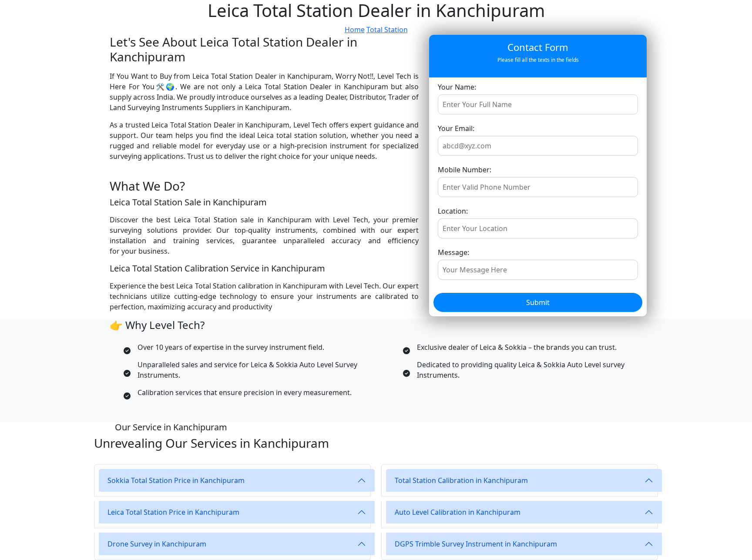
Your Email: (456, 128)
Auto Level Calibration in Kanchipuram (457, 512)
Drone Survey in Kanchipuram (156, 544)
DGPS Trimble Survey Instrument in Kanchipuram (476, 544)
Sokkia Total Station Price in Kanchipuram (176, 480)
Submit (538, 302)
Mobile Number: (464, 169)
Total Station (387, 29)
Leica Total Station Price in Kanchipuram (173, 512)
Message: (453, 252)
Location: (453, 211)
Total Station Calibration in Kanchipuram (461, 480)
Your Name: (457, 87)
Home (355, 29)
